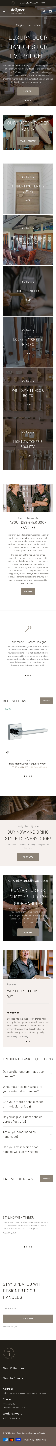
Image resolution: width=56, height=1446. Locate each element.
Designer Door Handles (18, 1433)
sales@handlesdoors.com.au (15, 1407)
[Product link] (28, 737)
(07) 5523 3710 (9, 1403)
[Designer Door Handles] (17, 11)
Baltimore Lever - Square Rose (27, 763)
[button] (6, 11)
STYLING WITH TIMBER (18, 1217)
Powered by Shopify (37, 1433)
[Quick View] (7, 752)
